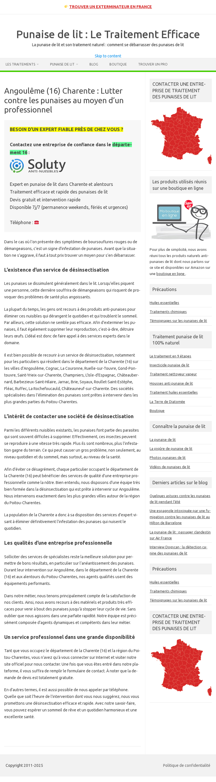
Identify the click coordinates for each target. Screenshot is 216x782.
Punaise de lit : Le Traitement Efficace (108, 34)
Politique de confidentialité (186, 765)
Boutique (118, 64)
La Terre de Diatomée (167, 402)
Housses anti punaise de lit (171, 383)
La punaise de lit (163, 439)
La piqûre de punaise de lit (171, 448)
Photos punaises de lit (168, 457)
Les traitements (20, 64)
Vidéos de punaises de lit (170, 467)
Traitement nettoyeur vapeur (173, 374)
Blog (93, 64)
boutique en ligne (170, 274)
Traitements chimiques (168, 312)
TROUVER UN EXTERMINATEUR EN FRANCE (110, 6)
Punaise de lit (62, 64)
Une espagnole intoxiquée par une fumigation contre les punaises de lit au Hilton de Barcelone (180, 517)
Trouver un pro (153, 64)
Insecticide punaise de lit (169, 365)
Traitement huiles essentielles (174, 392)
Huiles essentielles (164, 303)
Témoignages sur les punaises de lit (178, 321)
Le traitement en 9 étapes (170, 356)
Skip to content (108, 56)
